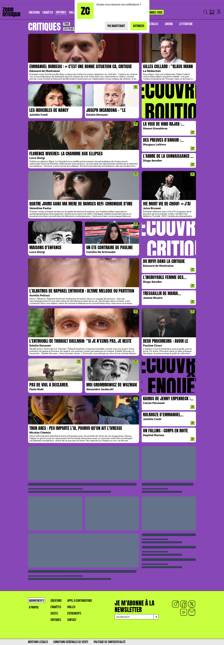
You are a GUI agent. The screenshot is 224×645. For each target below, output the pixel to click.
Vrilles (71, 607)
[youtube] (184, 612)
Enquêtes (56, 607)
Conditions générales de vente (70, 642)
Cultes (54, 613)
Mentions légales (38, 642)
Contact (71, 620)
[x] (192, 604)
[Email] (192, 612)
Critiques (56, 620)
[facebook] (184, 604)
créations (56, 601)
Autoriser (138, 26)
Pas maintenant (116, 26)
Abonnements (36, 601)
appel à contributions (79, 601)
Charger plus (112, 458)
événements (74, 613)
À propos (34, 607)
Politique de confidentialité (110, 642)
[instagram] (175, 604)
